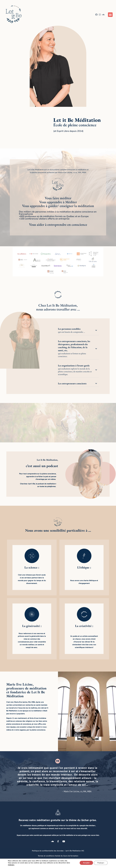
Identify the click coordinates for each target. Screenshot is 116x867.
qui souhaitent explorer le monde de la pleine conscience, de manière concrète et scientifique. (75, 370)
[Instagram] (99, 14)
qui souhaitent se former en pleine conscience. (74, 349)
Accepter (86, 863)
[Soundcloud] (103, 14)
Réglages (100, 863)
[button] (110, 14)
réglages (11, 865)
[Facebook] (96, 14)
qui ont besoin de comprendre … (71, 330)
